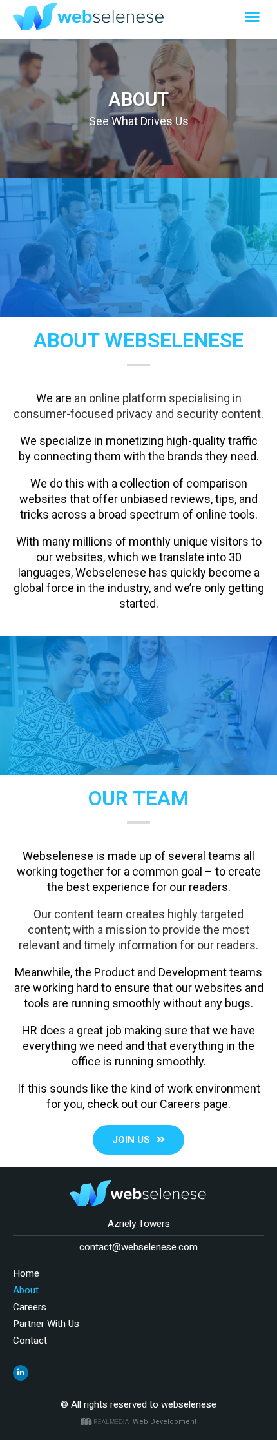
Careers (29, 1307)
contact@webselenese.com (138, 1247)
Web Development (164, 1421)
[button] (252, 17)
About (26, 1290)
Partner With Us (46, 1324)
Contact (30, 1340)
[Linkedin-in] (20, 1373)
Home (26, 1273)
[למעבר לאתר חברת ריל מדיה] (106, 1421)
